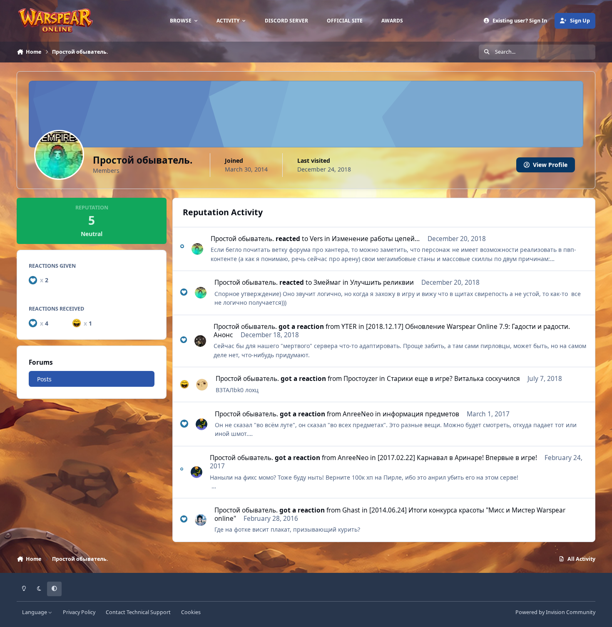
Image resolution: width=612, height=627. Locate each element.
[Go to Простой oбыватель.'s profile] (197, 249)
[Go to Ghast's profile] (200, 520)
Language (35, 612)
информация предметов (421, 414)
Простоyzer (360, 378)
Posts (44, 379)
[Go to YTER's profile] (200, 341)
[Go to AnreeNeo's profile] (201, 424)
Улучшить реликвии (382, 282)
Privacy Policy (79, 612)
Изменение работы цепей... (376, 238)
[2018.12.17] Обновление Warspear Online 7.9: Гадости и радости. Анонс (392, 330)
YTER (349, 326)
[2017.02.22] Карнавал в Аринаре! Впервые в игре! (457, 457)
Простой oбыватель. (242, 238)
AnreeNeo (358, 414)
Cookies (191, 612)
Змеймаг (327, 282)
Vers (316, 238)
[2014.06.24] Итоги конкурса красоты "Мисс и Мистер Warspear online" (389, 514)
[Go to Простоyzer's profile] (202, 385)
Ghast (351, 510)
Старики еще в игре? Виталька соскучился (453, 378)
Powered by (555, 612)
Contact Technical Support (138, 612)
